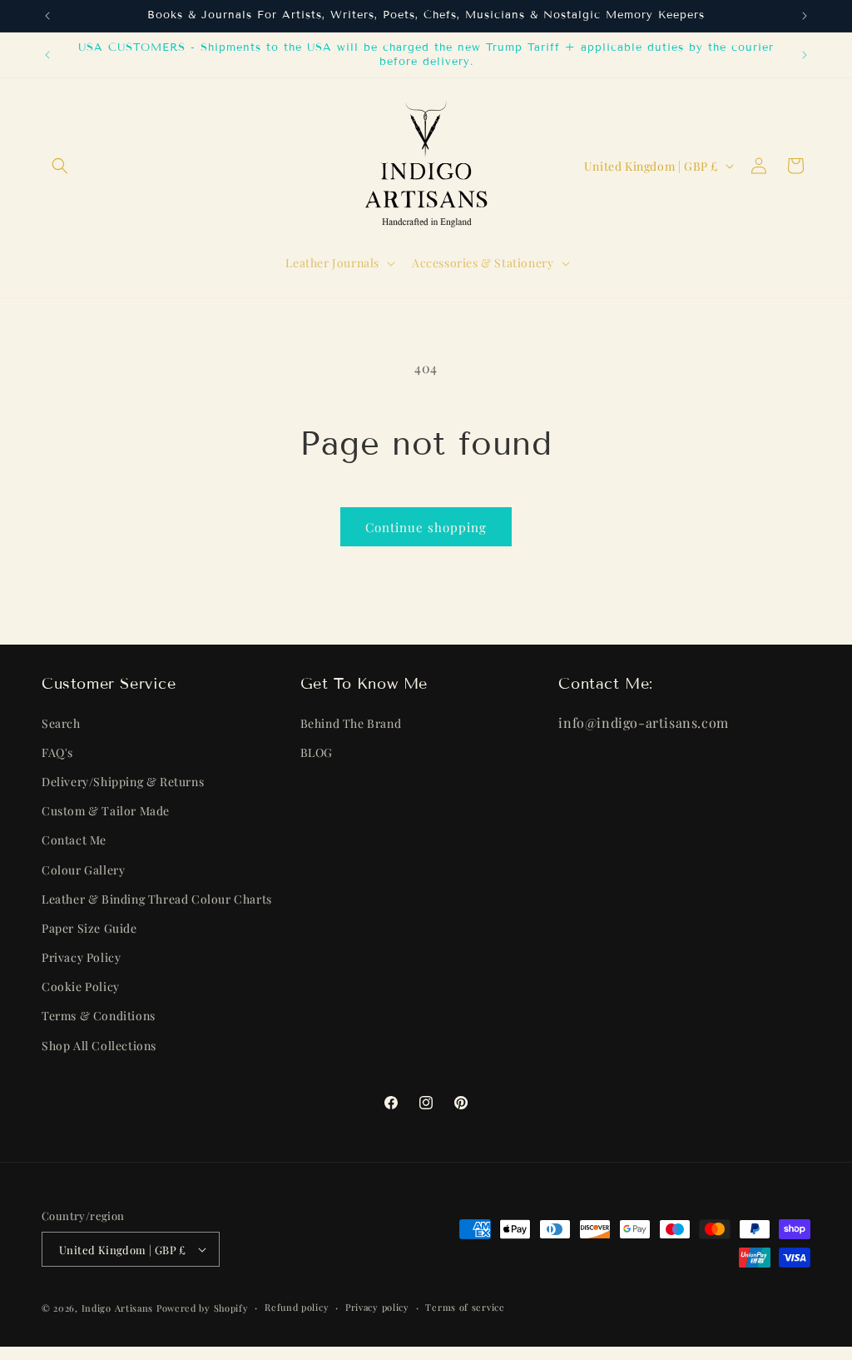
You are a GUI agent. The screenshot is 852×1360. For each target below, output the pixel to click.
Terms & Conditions (99, 1016)
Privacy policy (377, 1307)
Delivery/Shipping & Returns (123, 782)
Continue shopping (426, 527)
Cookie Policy (81, 986)
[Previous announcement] (47, 16)
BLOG (316, 752)
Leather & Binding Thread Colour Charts (157, 899)
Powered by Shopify (202, 1308)
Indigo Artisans (118, 1308)
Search (61, 723)
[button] (60, 165)
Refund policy (297, 1307)
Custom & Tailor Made (106, 811)
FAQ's (57, 752)
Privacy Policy (81, 957)
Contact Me (74, 840)
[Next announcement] (804, 16)
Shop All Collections (99, 1046)
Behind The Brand (351, 723)
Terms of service (464, 1307)
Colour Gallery (83, 870)
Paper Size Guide (89, 928)
